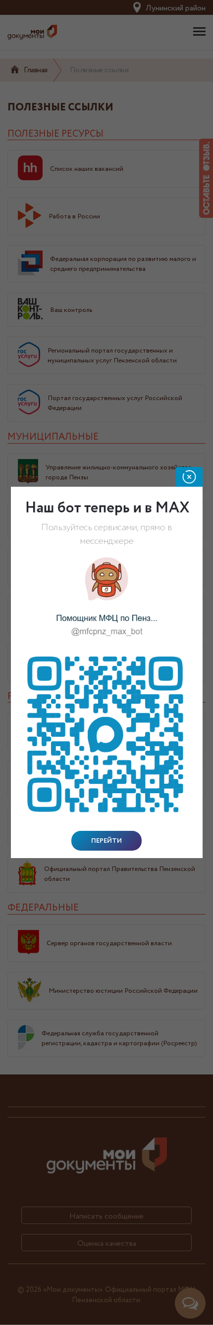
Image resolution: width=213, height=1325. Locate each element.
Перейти (106, 841)
